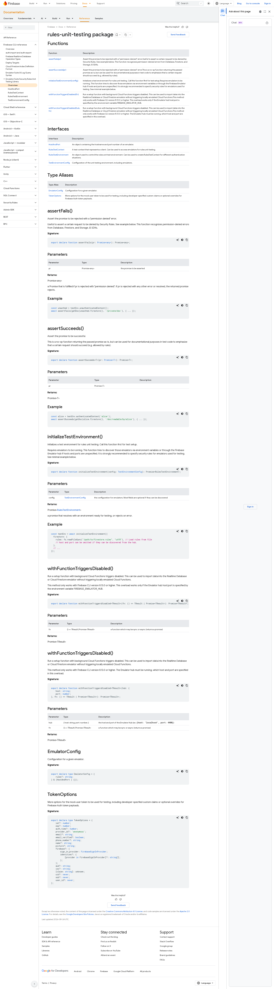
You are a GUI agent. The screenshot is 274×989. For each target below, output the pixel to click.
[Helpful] (183, 27)
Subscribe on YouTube (110, 950)
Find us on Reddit (108, 941)
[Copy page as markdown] (125, 34)
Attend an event (108, 955)
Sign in (267, 3)
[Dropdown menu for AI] (46, 18)
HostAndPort (54, 144)
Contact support (167, 937)
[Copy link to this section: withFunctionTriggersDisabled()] (116, 569)
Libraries (45, 950)
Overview (8, 18)
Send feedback (178, 34)
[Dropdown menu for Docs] (90, 3)
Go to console (253, 3)
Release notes (166, 950)
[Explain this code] (177, 240)
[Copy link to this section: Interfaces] (72, 129)
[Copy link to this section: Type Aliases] (76, 175)
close (269, 11)
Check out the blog (109, 937)
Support (101, 3)
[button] (17, 45)
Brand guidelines (167, 955)
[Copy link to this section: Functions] (71, 44)
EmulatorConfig (56, 190)
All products (145, 971)
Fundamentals (25, 18)
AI (42, 18)
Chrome (90, 971)
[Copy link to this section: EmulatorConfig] (83, 752)
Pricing (73, 3)
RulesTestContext (56, 149)
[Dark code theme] (182, 240)
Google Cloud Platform (123, 971)
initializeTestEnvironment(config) (63, 80)
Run (45, 3)
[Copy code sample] (187, 240)
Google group (166, 946)
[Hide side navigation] (34, 984)
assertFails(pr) (55, 59)
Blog (239, 3)
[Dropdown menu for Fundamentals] (35, 18)
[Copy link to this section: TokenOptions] (79, 794)
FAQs (162, 959)
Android (77, 971)
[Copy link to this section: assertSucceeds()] (86, 328)
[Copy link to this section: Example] (65, 298)
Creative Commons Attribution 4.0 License (124, 911)
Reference (84, 18)
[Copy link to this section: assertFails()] (75, 211)
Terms (44, 983)
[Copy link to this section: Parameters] (70, 254)
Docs (84, 3)
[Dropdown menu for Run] (50, 3)
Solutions (60, 3)
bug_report (260, 11)
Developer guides (50, 937)
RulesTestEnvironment (58, 154)
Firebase (51, 27)
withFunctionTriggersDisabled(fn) (64, 94)
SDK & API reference (51, 941)
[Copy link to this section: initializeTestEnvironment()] (105, 437)
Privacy (53, 983)
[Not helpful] (187, 27)
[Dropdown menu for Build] (37, 3)
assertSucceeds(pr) (57, 70)
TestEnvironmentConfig (59, 162)
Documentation (13, 12)
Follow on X (106, 946)
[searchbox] (19, 27)
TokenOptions (55, 195)
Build (31, 3)
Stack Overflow (167, 941)
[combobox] (189, 3)
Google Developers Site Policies (80, 914)
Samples (99, 18)
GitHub (45, 955)
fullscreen (265, 11)
